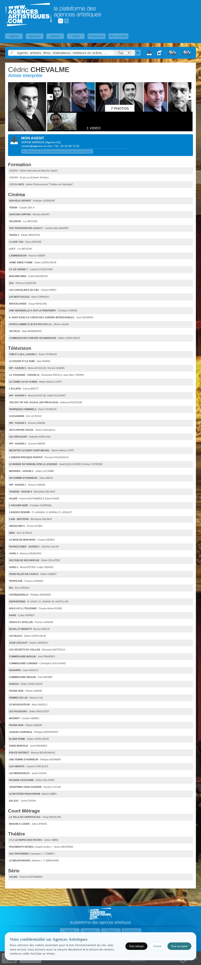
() (53, 142)
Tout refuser (136, 946)
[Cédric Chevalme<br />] (27, 130)
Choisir (157, 946)
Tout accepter (179, 946)
